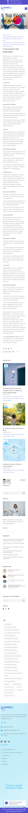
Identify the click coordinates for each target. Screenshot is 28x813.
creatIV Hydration (6, 42)
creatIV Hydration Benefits (15, 42)
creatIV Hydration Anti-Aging (10, 627)
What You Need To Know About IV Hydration (16, 575)
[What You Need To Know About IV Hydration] (5, 576)
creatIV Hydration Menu (8, 749)
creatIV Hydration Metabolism (10, 653)
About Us (4, 758)
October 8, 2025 (6, 394)
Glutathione (6, 684)
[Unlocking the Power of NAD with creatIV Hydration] (14, 450)
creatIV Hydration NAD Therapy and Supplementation (14, 470)
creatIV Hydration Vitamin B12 (10, 667)
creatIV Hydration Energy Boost (10, 647)
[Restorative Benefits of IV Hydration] (5, 571)
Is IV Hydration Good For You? (16, 580)
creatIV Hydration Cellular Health (11, 638)
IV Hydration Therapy (8, 687)
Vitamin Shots (20, 689)
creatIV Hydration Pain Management (11, 661)
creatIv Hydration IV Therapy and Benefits (11, 396)
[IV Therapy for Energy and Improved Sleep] (14, 414)
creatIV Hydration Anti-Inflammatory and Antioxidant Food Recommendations (13, 539)
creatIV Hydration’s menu (12, 336)
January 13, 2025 (6, 468)
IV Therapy (19, 687)
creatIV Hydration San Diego (8, 436)
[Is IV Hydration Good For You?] (5, 581)
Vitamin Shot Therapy (8, 692)
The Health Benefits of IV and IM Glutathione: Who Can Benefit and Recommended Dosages (12, 390)
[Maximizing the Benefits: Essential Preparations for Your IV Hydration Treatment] (5, 586)
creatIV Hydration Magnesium (10, 650)
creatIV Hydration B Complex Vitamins (12, 632)
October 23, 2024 (6, 34)
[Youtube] (9, 742)
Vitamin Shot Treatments (9, 695)
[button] (26, 8)
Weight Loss (5, 755)
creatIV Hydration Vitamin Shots (18, 44)
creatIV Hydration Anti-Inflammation (11, 630)
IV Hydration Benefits (17, 684)
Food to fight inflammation (8, 46)
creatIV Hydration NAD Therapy (10, 658)
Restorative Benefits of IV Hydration (14, 570)
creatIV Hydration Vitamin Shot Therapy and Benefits (13, 674)
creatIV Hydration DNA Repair (10, 644)
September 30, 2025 (7, 432)
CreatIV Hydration (7, 351)
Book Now (5, 764)
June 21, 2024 (11, 581)
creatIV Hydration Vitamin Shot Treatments (13, 678)
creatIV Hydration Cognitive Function (11, 641)
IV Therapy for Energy (9, 689)
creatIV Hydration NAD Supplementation (12, 656)
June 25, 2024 (11, 588)
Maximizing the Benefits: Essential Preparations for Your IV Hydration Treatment (16, 586)
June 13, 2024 (11, 572)
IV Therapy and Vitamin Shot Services (12, 752)
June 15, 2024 (11, 577)
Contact (4, 761)
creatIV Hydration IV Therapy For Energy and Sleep (13, 434)
